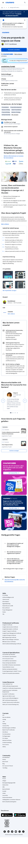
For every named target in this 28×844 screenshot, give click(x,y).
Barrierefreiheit (6, 789)
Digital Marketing (6, 603)
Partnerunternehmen (7, 797)
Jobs (3, 721)
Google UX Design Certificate (9, 635)
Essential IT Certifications (8, 694)
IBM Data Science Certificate (9, 641)
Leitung (4, 719)
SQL (3, 614)
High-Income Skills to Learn (8, 696)
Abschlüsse (5, 732)
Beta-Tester (5, 761)
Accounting (5, 595)
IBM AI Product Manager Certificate (10, 639)
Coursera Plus (5, 726)
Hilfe (3, 787)
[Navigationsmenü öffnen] (3, 2)
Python (4, 612)
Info (3, 715)
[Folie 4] (17, 412)
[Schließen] (24, 11)
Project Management (7, 610)
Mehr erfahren (18, 54)
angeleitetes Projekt (8, 66)
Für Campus (5, 738)
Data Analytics (5, 601)
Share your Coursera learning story (10, 704)
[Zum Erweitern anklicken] (8, 275)
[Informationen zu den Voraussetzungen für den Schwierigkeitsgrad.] (12, 76)
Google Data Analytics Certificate (10, 629)
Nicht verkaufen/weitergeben (9, 802)
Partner (4, 759)
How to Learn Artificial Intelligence (10, 698)
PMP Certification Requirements (9, 700)
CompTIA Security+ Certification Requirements (9, 691)
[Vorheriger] (3, 401)
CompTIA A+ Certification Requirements (11, 688)
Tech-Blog (4, 768)
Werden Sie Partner (7, 740)
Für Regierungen (6, 736)
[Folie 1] (11, 412)
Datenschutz (5, 785)
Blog (3, 764)
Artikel (4, 793)
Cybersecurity (5, 599)
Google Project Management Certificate (11, 633)
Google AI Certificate (7, 625)
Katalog (4, 723)
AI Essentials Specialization (8, 654)
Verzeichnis (5, 795)
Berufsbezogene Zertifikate (9, 728)
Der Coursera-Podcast (7, 766)
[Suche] (25, 2)
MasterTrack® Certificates (8, 730)
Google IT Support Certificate (9, 631)
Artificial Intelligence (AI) (8, 597)
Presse (4, 778)
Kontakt (4, 791)
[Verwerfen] (25, 20)
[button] (14, 115)
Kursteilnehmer (6, 757)
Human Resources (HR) (7, 606)
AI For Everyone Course (7, 658)
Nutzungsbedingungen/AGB (8, 783)
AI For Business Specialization (9, 656)
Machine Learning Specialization (9, 669)
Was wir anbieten (6, 717)
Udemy (4, 747)
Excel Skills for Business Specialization (11, 665)
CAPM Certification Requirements (10, 686)
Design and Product (14, 7)
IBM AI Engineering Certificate (9, 637)
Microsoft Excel (5, 608)
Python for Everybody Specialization (10, 673)
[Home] (2, 7)
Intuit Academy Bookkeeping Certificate (11, 644)
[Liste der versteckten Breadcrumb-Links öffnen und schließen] (6, 7)
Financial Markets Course (8, 667)
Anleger (4, 781)
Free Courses (5, 744)
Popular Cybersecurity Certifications (10, 702)
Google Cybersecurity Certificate (10, 627)
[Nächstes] (25, 401)
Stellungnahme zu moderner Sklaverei (11, 799)
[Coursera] (10, 2)
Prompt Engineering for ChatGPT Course (11, 671)
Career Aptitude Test (7, 684)
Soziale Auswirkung (7, 742)
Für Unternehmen (6, 734)
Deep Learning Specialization (9, 663)
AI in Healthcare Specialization (9, 661)
